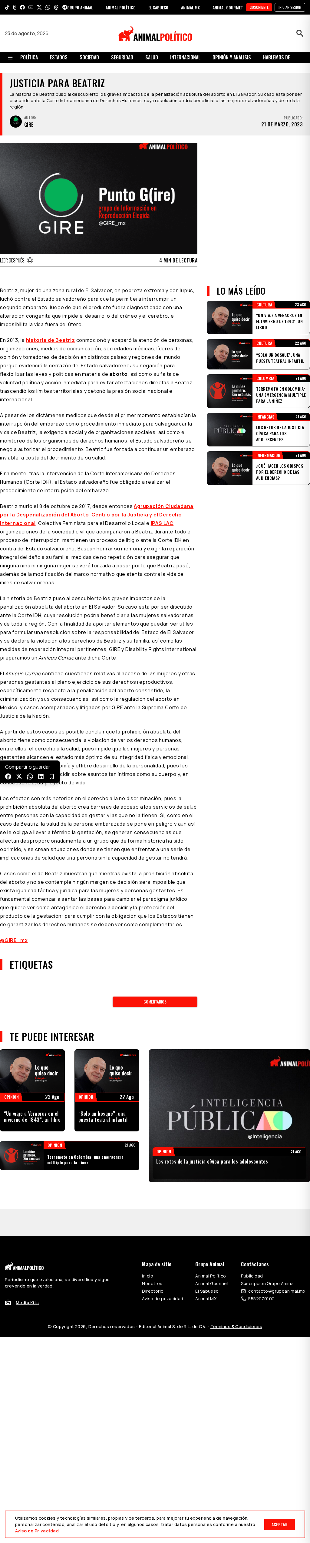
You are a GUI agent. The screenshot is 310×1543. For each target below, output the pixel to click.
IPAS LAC (162, 523)
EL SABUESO (158, 7)
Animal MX (205, 1271)
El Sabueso (207, 1264)
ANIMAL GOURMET (228, 7)
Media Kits (27, 1275)
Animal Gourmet (212, 1256)
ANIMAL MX (190, 7)
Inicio (147, 1248)
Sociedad (89, 57)
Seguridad (122, 57)
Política (29, 57)
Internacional (185, 57)
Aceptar (280, 1524)
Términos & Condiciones (236, 1299)
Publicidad (252, 1248)
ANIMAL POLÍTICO (121, 7)
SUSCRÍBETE (259, 7)
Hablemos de (276, 57)
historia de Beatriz (50, 340)
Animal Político (210, 1248)
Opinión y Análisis (232, 57)
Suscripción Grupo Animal (268, 1256)
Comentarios (155, 1001)
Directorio (152, 1264)
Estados (59, 57)
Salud (151, 57)
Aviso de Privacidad (37, 1531)
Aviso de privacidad (162, 1271)
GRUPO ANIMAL (80, 7)
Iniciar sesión (290, 7)
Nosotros (152, 1256)
